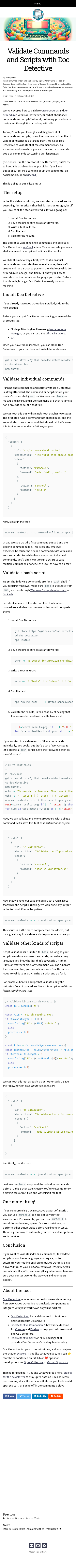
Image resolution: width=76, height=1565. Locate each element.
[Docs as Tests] (38, 14)
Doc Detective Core (23, 1338)
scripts (56, 101)
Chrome (20, 1329)
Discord (31, 175)
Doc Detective (11, 1299)
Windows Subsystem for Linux (48, 590)
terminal (48, 101)
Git (12, 337)
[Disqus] (38, 1455)
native (6, 104)
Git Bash (8, 594)
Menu (38, 3)
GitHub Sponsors (57, 1362)
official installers (55, 333)
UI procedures (50, 110)
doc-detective (32, 101)
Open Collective (33, 1362)
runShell (28, 247)
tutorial (21, 101)
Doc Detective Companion (27, 1325)
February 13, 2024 (25, 96)
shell (41, 101)
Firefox (34, 1329)
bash (62, 101)
